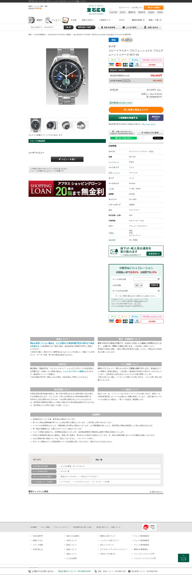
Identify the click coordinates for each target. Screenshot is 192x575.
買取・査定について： (106, 571)
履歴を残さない (157, 492)
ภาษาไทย (113, 12)
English (151, 12)
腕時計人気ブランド (107, 536)
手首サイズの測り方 (107, 554)
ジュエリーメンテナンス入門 (145, 558)
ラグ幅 (111, 189)
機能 (110, 210)
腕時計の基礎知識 (140, 549)
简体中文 (141, 12)
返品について (71, 549)
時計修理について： (139, 571)
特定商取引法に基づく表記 (82, 527)
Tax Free (125, 81)
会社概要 (33, 527)
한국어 (122, 12)
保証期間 (112, 240)
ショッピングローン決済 (73, 371)
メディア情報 (38, 545)
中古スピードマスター (89, 476)
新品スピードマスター (69, 476)
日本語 (159, 12)
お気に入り (138, 7)
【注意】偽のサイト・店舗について (108, 527)
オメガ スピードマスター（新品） (142, 151)
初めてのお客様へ (73, 536)
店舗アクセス (38, 540)
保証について (71, 554)
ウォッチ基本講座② (141, 540)
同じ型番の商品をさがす (136, 109)
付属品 (111, 233)
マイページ (125, 7)
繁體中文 (131, 12)
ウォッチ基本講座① (141, 536)
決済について (71, 540)
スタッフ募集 (45, 527)
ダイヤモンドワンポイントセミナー (113, 549)
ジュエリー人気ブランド (109, 540)
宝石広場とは (38, 549)
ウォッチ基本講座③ (141, 545)
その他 (106, 482)
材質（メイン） (114, 173)
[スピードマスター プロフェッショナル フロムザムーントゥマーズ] (36, 125)
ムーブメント (114, 162)
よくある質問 (71, 558)
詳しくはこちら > (149, 124)
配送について (71, 545)
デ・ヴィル (97, 482)
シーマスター (66, 482)
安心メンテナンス (107, 545)
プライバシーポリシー (61, 527)
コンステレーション (81, 482)
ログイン (51, 171)
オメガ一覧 (65, 471)
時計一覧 (99, 460)
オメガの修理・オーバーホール (72, 466)
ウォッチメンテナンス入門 (144, 554)
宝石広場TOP (38, 536)
